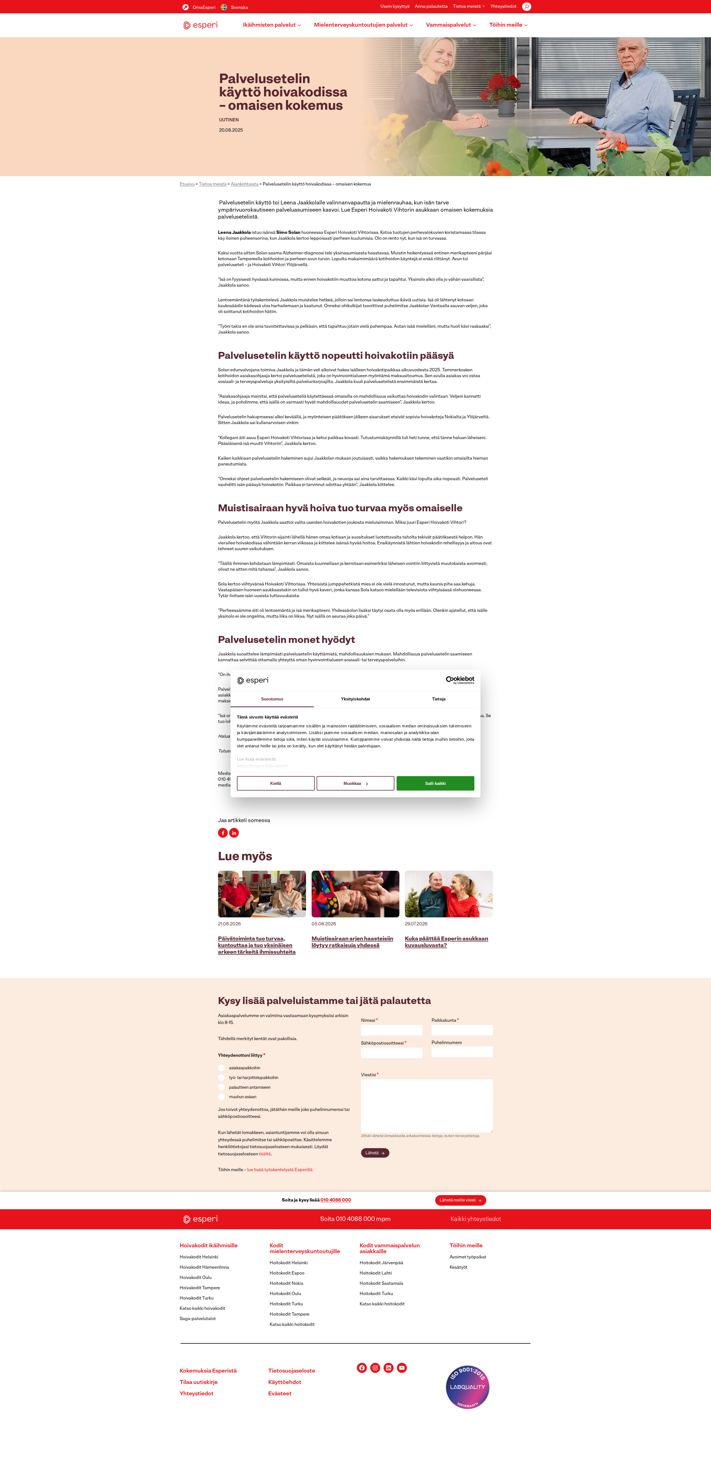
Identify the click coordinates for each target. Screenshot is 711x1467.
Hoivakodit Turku (197, 1298)
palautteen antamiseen (250, 1088)
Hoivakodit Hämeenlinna (204, 1267)
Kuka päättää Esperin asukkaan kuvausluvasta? (446, 942)
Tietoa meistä (213, 184)
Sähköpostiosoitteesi (384, 1043)
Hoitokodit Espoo (287, 1273)
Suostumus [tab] (272, 698)
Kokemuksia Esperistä (208, 1371)
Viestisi (370, 1075)
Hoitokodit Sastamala (381, 1283)
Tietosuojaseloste (291, 1371)
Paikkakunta (445, 1020)
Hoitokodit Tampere (289, 1314)
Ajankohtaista (245, 184)
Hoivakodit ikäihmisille (209, 1246)
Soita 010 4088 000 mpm (355, 1219)
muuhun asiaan (242, 1097)
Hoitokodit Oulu (285, 1294)
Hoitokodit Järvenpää (381, 1263)
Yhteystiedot (503, 6)
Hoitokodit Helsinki (289, 1263)
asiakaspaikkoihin (244, 1068)
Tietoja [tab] (438, 698)
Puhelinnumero (447, 1043)
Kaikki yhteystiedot (475, 1219)
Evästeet (280, 1394)
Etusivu (187, 184)
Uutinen (229, 120)
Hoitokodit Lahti (376, 1273)
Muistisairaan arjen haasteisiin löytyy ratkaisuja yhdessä (352, 942)
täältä (265, 1154)
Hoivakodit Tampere (200, 1288)
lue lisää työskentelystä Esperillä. (280, 1170)
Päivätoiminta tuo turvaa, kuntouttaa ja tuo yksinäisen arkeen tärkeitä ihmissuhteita (257, 945)
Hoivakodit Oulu (196, 1278)
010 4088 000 (336, 1200)
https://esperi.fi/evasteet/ (262, 765)
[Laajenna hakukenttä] (526, 6)
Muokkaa (352, 783)
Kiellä (275, 783)
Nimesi (369, 1020)
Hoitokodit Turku (286, 1304)
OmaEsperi (204, 8)
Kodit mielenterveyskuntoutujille (305, 1249)
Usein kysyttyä (395, 6)
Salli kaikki (435, 783)
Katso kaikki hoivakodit (202, 1308)
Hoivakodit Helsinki (199, 1257)
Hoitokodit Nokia (286, 1283)
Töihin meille (466, 1246)
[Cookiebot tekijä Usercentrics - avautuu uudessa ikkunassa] (450, 680)
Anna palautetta (431, 6)
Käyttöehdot (284, 1382)
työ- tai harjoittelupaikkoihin (253, 1078)
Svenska (239, 8)
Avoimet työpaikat (468, 1257)
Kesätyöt (458, 1267)
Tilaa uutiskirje (199, 1382)
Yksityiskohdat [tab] (355, 698)
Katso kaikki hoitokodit (292, 1325)
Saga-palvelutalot (198, 1319)
